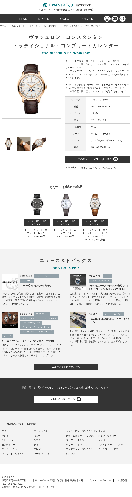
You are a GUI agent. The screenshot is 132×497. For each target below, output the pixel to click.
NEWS (23, 18)
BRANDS (43, 18)
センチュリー (8, 444)
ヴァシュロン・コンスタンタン (43, 26)
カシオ (5, 435)
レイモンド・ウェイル (13, 453)
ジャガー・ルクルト (76, 440)
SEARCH (65, 18)
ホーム (3, 26)
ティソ (37, 444)
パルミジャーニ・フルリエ (111, 444)
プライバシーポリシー (99, 480)
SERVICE (87, 18)
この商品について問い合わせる (95, 159)
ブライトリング (9, 449)
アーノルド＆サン (43, 431)
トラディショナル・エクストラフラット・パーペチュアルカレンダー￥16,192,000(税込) (95, 230)
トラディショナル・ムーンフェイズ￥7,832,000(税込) (66, 229)
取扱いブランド (17, 26)
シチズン (38, 440)
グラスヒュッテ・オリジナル (80, 435)
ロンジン (70, 453)
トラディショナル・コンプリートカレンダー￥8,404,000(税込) (37, 229)
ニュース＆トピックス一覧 (66, 366)
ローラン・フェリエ (44, 453)
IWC (4, 431)
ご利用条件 (121, 480)
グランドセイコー (107, 435)
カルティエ (39, 435)
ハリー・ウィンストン (77, 444)
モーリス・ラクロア (108, 449)
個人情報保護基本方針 (72, 480)
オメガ (101, 431)
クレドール (7, 440)
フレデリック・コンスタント (80, 449)
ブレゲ (37, 449)
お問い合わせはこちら (63, 399)
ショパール (103, 440)
